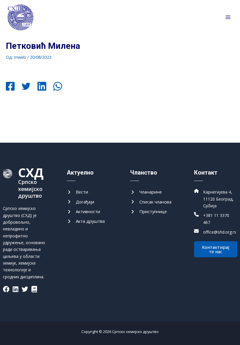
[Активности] (83, 211)
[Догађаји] (80, 202)
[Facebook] (10, 87)
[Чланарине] (146, 192)
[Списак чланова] (151, 202)
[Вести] (77, 192)
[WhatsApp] (57, 87)
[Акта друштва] (86, 221)
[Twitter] (26, 87)
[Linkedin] (41, 87)
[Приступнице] (148, 211)
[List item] (6, 289)
